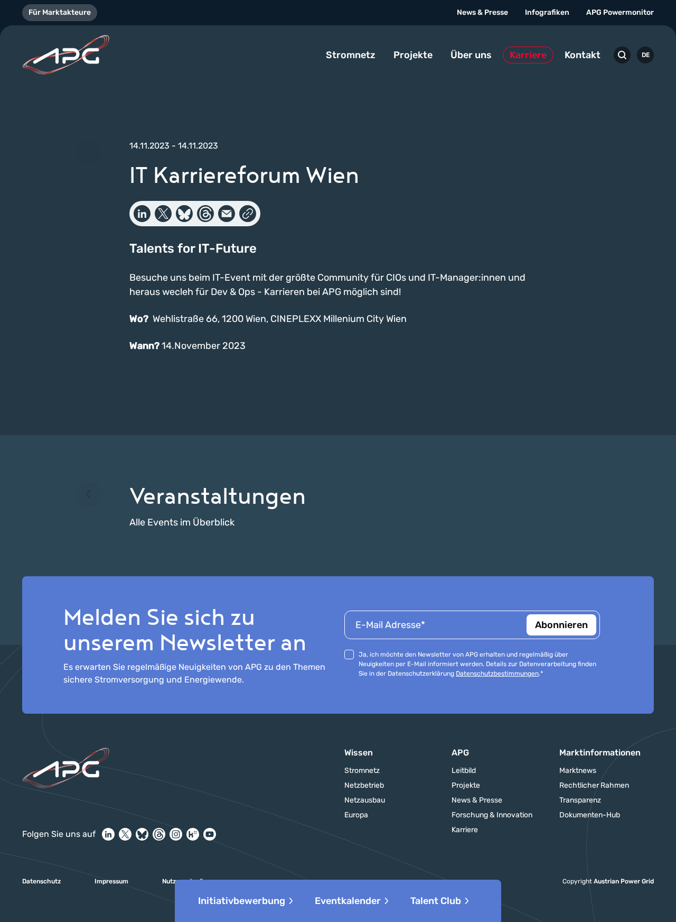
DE (646, 55)
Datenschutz (41, 881)
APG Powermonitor (620, 12)
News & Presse (482, 12)
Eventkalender (348, 901)
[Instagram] (176, 834)
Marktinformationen (600, 753)
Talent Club (435, 901)
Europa (356, 815)
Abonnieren (561, 625)
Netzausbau (364, 800)
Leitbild (464, 771)
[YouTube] (209, 834)
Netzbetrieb (364, 785)
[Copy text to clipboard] (247, 213)
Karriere (528, 55)
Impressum (111, 881)
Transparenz (580, 800)
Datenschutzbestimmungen (497, 673)
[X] (125, 834)
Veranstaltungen (217, 495)
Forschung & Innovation (492, 815)
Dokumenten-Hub (589, 815)
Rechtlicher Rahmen (594, 785)
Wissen (358, 753)
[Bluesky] (142, 834)
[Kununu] (192, 834)
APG (460, 753)
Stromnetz (350, 55)
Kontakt (582, 55)
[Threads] (159, 834)
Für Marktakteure (60, 12)
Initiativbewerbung (241, 901)
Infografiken (547, 12)
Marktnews (577, 771)
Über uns (471, 55)
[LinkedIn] (108, 834)
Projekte (413, 55)
